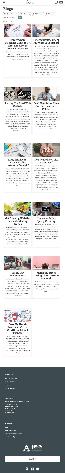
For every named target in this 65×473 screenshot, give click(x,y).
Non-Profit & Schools (10, 388)
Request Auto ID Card (10, 430)
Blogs (11, 21)
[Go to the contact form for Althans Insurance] (61, 2)
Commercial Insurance (11, 378)
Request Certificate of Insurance (13, 433)
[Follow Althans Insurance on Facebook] (32, 469)
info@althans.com (10, 412)
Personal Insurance (10, 381)
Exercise (40, 14)
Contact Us (9, 398)
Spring (27, 14)
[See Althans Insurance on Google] (27, 469)
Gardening (12, 17)
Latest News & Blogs (10, 437)
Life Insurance (13, 14)
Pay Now (32, 459)
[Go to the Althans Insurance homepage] (30, 3)
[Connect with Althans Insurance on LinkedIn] (37, 469)
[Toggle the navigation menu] (4, 2)
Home (52, 14)
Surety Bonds (8, 385)
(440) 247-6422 (10, 408)
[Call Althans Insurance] (56, 2)
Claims (6, 427)
